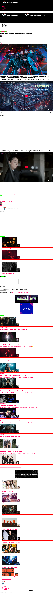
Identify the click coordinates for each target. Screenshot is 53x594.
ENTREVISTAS (3, 6)
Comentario (2, 283)
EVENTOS (3, 9)
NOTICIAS (3, 5)
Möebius (15, 194)
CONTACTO (3, 587)
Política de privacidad (4, 589)
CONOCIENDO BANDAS (5, 7)
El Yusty (1, 43)
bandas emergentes (7, 194)
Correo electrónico (2, 286)
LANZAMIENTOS (4, 8)
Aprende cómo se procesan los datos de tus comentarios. (20, 292)
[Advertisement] (23, 121)
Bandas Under (12, 194)
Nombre (1, 285)
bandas (4, 194)
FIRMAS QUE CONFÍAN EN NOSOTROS (6, 588)
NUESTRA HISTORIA (4, 586)
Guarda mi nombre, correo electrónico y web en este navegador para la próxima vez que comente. (14, 289)
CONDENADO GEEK (4, 26)
